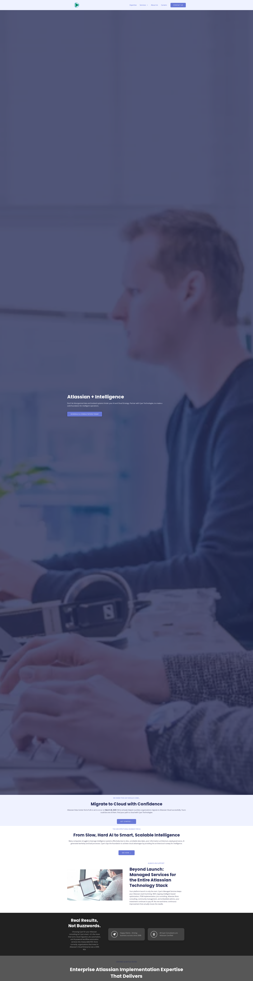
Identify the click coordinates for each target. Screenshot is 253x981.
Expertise (133, 5)
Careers (164, 5)
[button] (147, 5)
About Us (154, 5)
